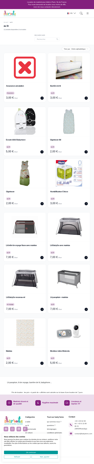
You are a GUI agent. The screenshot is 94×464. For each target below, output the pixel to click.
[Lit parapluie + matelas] (69, 279)
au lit (27, 425)
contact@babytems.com (83, 434)
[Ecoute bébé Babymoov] (25, 121)
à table (27, 422)
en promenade (30, 429)
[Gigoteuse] (25, 173)
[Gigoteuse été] (69, 121)
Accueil (6, 22)
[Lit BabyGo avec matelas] (69, 227)
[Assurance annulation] (25, 67)
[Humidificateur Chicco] (69, 173)
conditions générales (54, 433)
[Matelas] (25, 332)
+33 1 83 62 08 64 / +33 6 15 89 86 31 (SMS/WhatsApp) (81, 425)
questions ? (51, 425)
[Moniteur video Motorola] (69, 332)
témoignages (51, 429)
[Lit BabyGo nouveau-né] (25, 279)
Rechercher (40, 35)
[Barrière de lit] (69, 67)
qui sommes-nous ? (54, 422)
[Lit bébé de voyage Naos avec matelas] (25, 227)
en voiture (29, 433)
